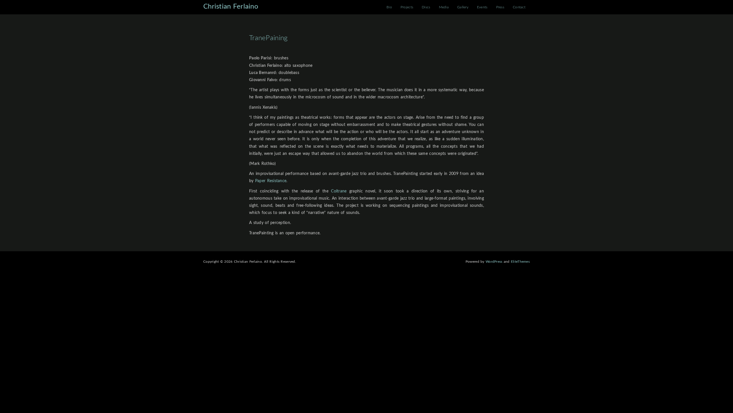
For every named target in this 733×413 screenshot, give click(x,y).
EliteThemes (520, 261)
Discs (426, 7)
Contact (519, 7)
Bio (389, 7)
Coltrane (338, 191)
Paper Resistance (270, 181)
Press (500, 7)
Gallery (462, 7)
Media (444, 7)
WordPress (494, 261)
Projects (407, 7)
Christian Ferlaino (230, 6)
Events (482, 7)
